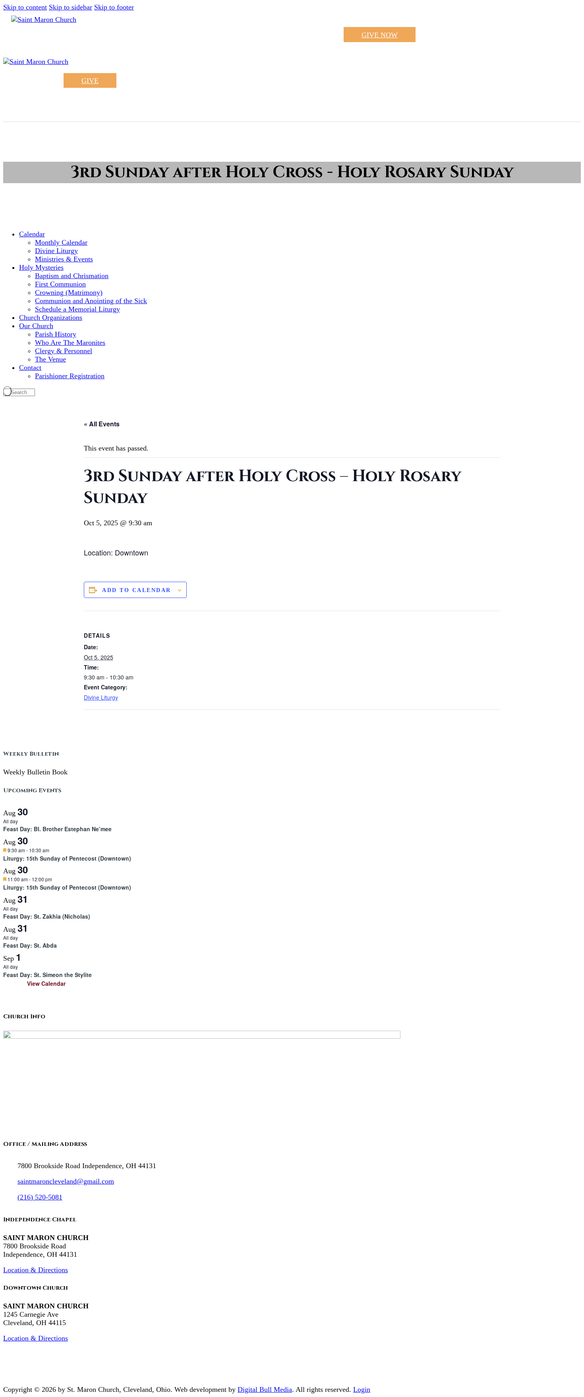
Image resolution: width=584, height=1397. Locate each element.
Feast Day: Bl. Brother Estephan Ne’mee (57, 829)
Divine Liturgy (101, 697)
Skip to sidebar (70, 7)
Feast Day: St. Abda (30, 945)
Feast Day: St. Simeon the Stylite (47, 975)
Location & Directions (35, 1270)
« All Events (102, 423)
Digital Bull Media (265, 1389)
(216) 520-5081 (39, 1197)
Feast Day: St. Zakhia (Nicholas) (46, 916)
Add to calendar (136, 590)
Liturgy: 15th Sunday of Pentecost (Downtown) (67, 858)
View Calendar (46, 983)
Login (361, 1389)
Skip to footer (114, 7)
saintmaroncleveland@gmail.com (65, 1181)
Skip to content (25, 7)
